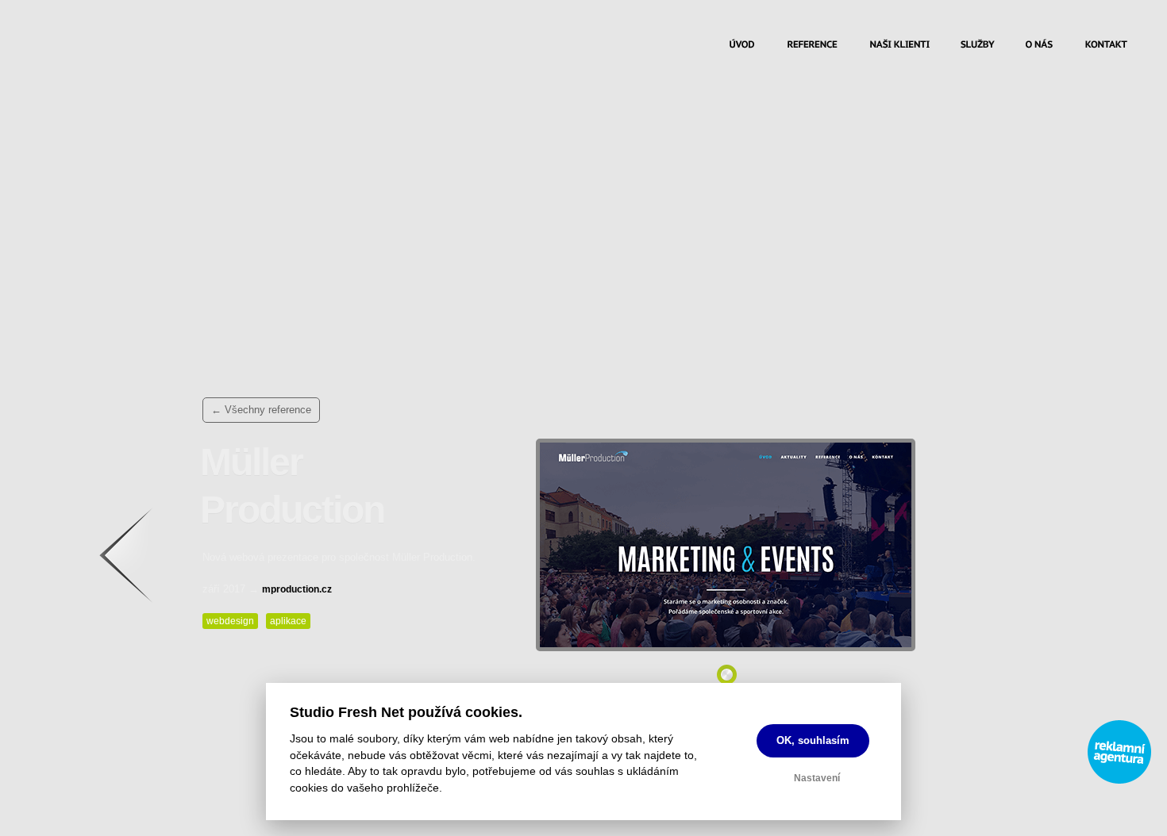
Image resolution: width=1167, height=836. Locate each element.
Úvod (742, 46)
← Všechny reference (261, 410)
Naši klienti (899, 46)
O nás (1039, 46)
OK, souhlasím (812, 740)
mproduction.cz (297, 589)
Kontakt (1106, 46)
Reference (812, 46)
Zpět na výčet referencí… (141, 563)
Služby (977, 46)
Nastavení (817, 778)
